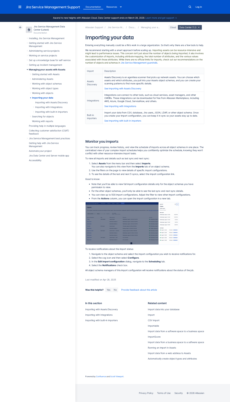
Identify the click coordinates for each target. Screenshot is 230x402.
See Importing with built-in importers (122, 120)
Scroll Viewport (116, 376)
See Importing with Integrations (120, 106)
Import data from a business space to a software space (176, 342)
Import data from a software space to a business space (176, 331)
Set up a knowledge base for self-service (50, 60)
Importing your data (42, 97)
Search (189, 6)
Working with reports (42, 121)
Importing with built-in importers (51, 111)
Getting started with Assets (45, 74)
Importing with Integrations (48, 107)
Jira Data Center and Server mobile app (49, 155)
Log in (199, 6)
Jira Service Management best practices (49, 138)
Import (151, 314)
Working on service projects (43, 55)
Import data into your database (163, 309)
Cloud (173, 27)
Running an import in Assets (162, 347)
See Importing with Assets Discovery (122, 88)
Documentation (93, 6)
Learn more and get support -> (161, 17)
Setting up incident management (45, 65)
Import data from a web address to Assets (169, 353)
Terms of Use (163, 393)
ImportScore (154, 336)
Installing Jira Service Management (46, 38)
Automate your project (40, 151)
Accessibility (35, 160)
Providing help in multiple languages (47, 126)
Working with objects (42, 93)
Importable (153, 325)
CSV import (153, 320)
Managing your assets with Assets (47, 69)
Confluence (101, 376)
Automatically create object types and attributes (172, 358)
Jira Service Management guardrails (139, 62)
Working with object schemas (47, 83)
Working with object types (45, 88)
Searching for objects (43, 116)
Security (178, 393)
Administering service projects (44, 50)
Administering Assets (42, 79)
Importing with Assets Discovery (51, 102)
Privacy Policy (146, 393)
